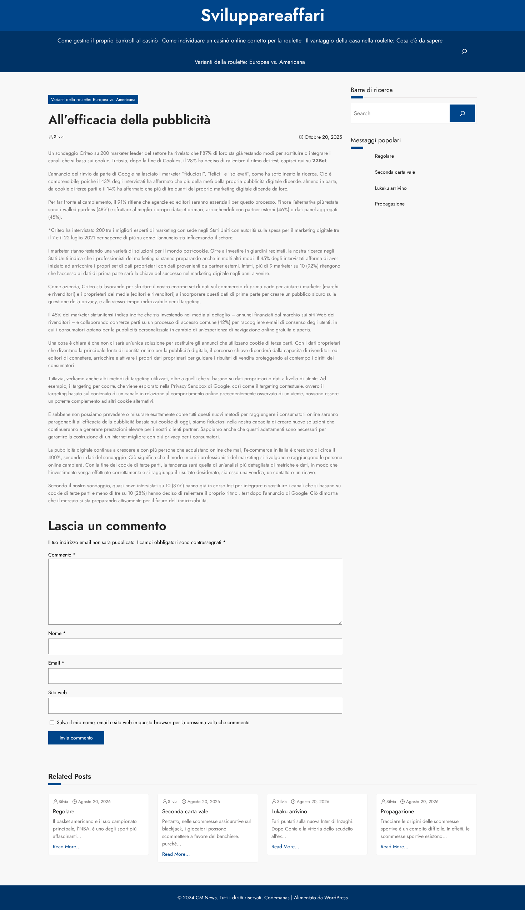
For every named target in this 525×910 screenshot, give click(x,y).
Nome (57, 633)
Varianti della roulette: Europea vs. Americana (93, 99)
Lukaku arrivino (391, 188)
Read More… (67, 846)
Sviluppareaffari (263, 15)
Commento (62, 554)
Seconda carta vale (395, 172)
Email (56, 662)
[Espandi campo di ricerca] (464, 51)
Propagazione (390, 204)
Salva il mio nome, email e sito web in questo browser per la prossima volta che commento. (154, 722)
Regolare (384, 156)
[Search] (462, 113)
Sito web (57, 692)
